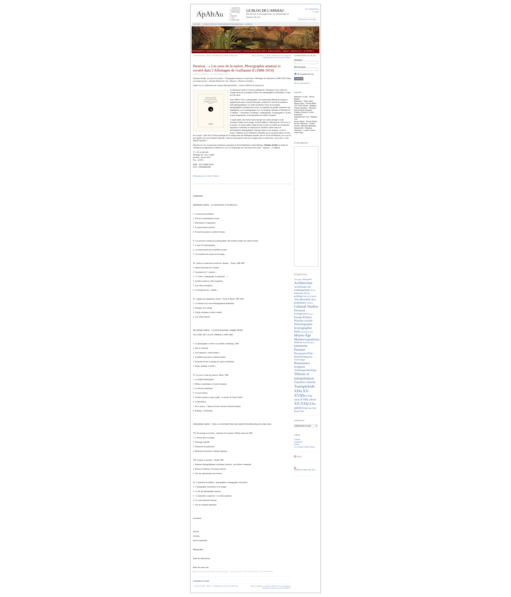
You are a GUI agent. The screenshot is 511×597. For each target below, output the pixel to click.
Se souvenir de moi (305, 74)
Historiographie (303, 324)
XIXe (298, 391)
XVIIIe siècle (308, 399)
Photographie (266, 571)
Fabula (296, 444)
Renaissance (302, 363)
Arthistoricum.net (305, 470)
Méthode (298, 342)
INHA (299, 457)
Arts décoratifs (302, 299)
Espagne (310, 314)
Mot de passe (300, 67)
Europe (298, 317)
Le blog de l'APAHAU (265, 10)
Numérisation (308, 342)
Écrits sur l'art (309, 408)
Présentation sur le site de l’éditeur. (206, 176)
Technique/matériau (305, 370)
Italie (297, 331)
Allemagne (237, 571)
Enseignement (234, 51)
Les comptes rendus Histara (304, 447)
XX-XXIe (301, 403)
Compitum (298, 442)
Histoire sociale (251, 571)
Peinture (299, 349)
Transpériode (304, 386)
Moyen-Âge (302, 335)
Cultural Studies (306, 306)
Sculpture (299, 366)
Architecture (303, 283)
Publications (274, 51)
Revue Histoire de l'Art (254, 51)
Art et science (310, 296)
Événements (198, 51)
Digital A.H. (296, 51)
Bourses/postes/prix (215, 51)
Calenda (297, 439)
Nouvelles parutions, (205, 571)
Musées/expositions (306, 339)
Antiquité (307, 279)
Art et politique (302, 295)
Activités (307, 51)
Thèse (285, 51)
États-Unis (299, 411)
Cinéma (309, 303)
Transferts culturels (305, 382)
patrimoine (300, 345)
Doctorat (299, 310)
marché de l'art (307, 332)
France (307, 317)
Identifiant (298, 60)
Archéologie (300, 286)
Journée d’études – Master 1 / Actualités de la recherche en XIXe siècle (216, 55)
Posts (317, 12)
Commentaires (313, 9)
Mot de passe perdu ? (302, 83)
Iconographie (303, 328)
